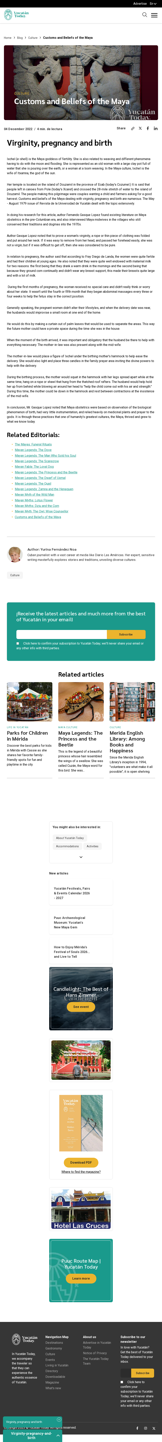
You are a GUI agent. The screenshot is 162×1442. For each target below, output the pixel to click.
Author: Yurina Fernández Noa (51, 549)
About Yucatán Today (70, 838)
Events (50, 1360)
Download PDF (81, 1162)
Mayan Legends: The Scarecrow (37, 461)
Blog (20, 37)
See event (81, 1007)
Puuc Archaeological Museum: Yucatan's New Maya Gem (69, 922)
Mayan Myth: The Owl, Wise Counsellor (41, 511)
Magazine (52, 1382)
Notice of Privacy (95, 1353)
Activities (92, 846)
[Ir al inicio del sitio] (16, 19)
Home (8, 37)
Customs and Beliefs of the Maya (38, 517)
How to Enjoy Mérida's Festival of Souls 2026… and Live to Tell (72, 952)
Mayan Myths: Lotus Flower (34, 500)
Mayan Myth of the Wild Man (34, 494)
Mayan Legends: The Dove (33, 450)
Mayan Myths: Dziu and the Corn (37, 506)
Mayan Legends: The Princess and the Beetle (46, 472)
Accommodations (67, 846)
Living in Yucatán (56, 1365)
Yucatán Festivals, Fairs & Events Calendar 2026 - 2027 (72, 893)
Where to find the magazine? (81, 1172)
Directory (51, 1371)
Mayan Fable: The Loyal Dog (34, 467)
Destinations (54, 1343)
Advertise (140, 4)
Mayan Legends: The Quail (33, 483)
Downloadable (55, 1377)
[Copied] (132, 129)
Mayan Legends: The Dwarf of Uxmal (40, 478)
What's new (53, 1388)
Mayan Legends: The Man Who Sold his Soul (45, 456)
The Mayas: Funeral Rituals (33, 444)
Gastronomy (53, 1348)
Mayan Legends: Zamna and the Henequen (44, 489)
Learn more (81, 1278)
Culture (33, 37)
